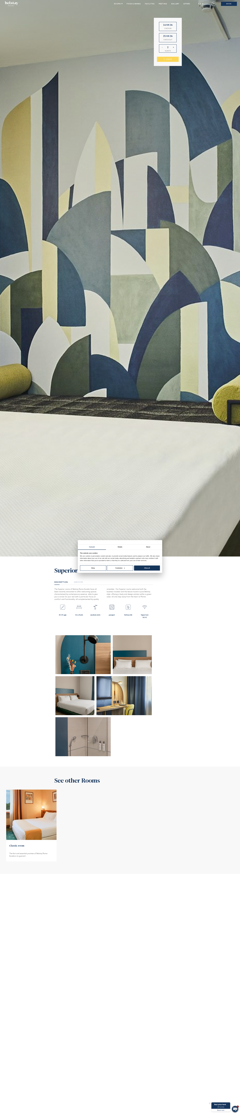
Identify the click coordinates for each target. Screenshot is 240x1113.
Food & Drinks (134, 4)
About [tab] (148, 547)
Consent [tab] (92, 547)
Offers (186, 4)
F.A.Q (200, 4)
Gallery (175, 4)
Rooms (117, 4)
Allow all (147, 568)
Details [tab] (120, 547)
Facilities (150, 4)
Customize (118, 568)
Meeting (163, 4)
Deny (93, 568)
